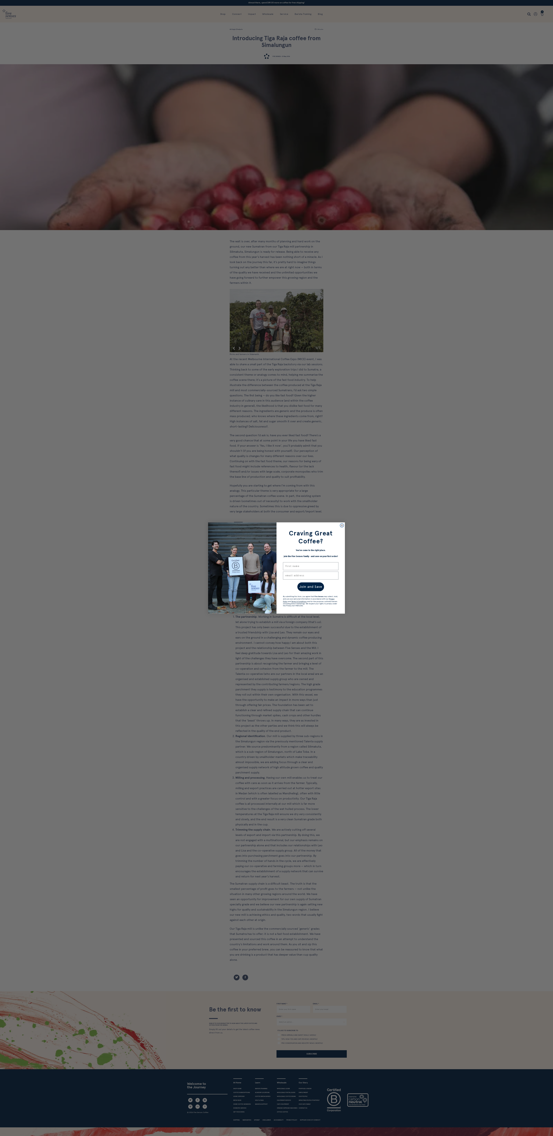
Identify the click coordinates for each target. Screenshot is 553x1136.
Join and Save (310, 587)
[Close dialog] (342, 525)
